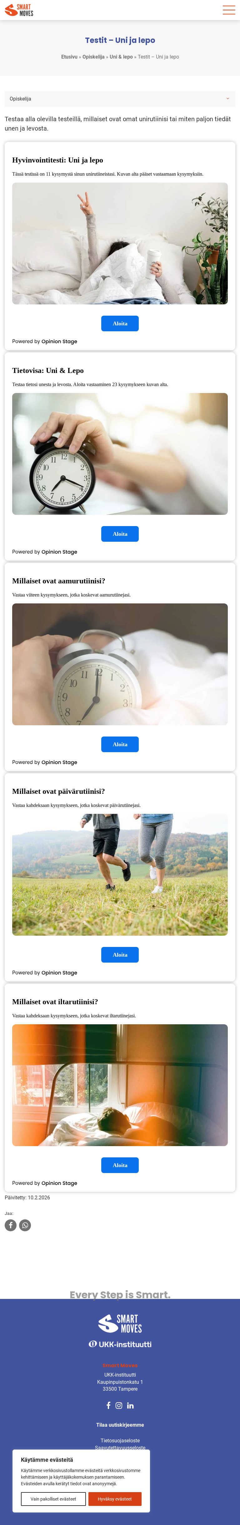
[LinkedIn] (130, 1405)
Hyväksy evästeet (115, 1499)
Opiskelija (93, 57)
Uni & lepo (121, 57)
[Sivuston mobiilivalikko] (229, 10)
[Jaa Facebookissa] (11, 1226)
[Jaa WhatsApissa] (25, 1226)
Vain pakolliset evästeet (53, 1499)
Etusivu (69, 57)
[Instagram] (119, 1405)
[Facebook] (108, 1405)
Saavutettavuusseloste (120, 1448)
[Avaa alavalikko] (227, 98)
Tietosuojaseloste (120, 1441)
